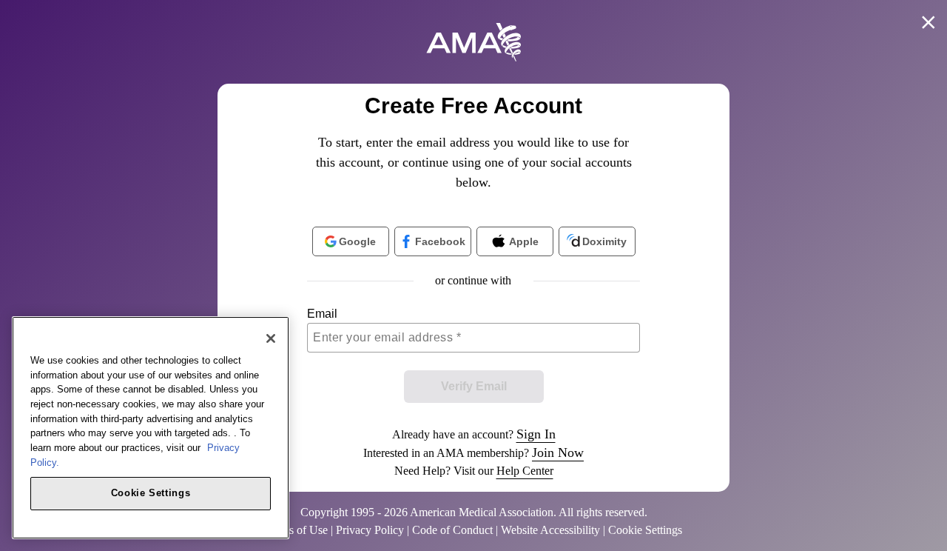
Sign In (536, 434)
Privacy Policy (370, 530)
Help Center (524, 470)
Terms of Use (296, 530)
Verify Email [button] (474, 386)
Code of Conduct (452, 530)
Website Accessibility (550, 530)
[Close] (271, 338)
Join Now (558, 452)
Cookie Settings (151, 492)
